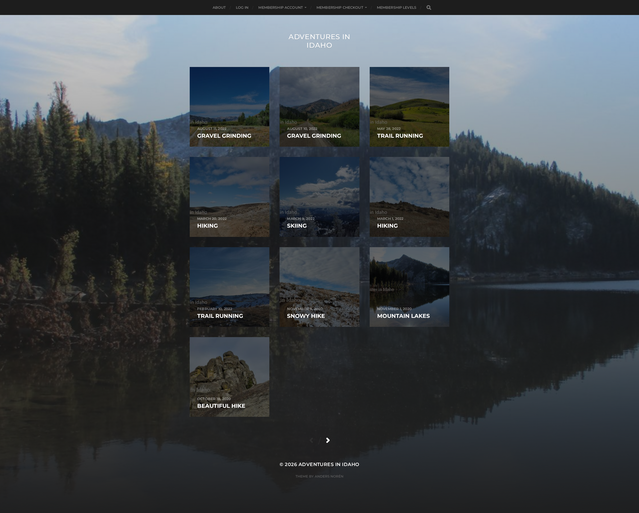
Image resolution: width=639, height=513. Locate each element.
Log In (242, 7)
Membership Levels (396, 7)
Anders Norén (329, 476)
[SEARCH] (428, 7)
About (219, 7)
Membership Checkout (340, 7)
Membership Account (280, 7)
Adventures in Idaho (319, 40)
